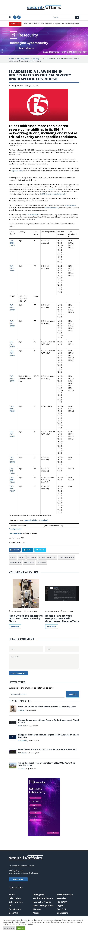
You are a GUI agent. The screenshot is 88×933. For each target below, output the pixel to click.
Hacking (21, 557)
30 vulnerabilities (33, 215)
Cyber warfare (16, 902)
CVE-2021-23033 (12, 434)
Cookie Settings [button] (9, 928)
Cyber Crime (22, 726)
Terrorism (62, 898)
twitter (41, 549)
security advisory (70, 205)
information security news (47, 557)
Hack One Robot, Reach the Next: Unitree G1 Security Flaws (25, 23)
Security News (41, 562)
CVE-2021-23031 (12, 378)
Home (11, 58)
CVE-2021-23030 (12, 353)
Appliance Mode (17, 171)
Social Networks (65, 894)
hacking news (31, 557)
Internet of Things (42, 902)
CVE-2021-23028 (12, 323)
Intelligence (22, 740)
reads (51, 189)
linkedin (28, 549)
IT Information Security (66, 557)
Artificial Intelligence (43, 898)
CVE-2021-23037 (12, 488)
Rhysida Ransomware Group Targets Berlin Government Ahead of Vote (62, 618)
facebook (16, 549)
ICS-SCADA (62, 902)
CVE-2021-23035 (12, 470)
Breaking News (23, 58)
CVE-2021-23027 (12, 307)
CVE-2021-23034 (12, 459)
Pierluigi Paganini (17, 85)
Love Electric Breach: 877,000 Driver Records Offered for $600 (47, 749)
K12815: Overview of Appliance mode (53, 194)
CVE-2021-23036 (12, 479)
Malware (37, 909)
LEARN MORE (18, 879)
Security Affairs (29, 562)
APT (11, 905)
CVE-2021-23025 (12, 242)
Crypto (60, 905)
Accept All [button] (21, 928)
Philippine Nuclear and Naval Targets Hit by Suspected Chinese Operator (48, 735)
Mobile (36, 913)
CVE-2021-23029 (12, 344)
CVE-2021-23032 (12, 408)
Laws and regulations (43, 905)
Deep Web (14, 913)
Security (36, 58)
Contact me (62, 913)
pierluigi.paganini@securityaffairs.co (23, 873)
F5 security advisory (52, 208)
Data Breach (22, 753)
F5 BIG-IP (13, 557)
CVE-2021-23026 (12, 268)
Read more (15, 626)
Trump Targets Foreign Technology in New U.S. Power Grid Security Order (46, 764)
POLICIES (61, 909)
